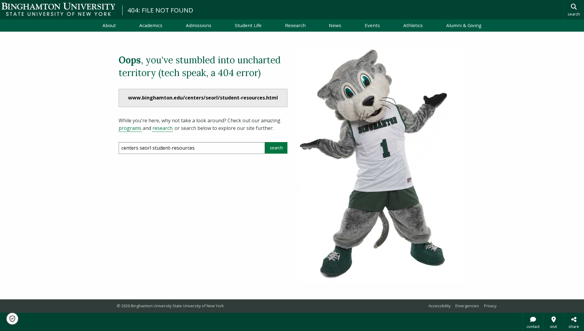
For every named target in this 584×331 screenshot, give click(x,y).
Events (372, 25)
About (109, 25)
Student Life (248, 25)
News (335, 25)
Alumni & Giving (463, 25)
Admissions (198, 25)
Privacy (490, 305)
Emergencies (467, 305)
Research (295, 25)
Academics (150, 25)
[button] (12, 318)
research (162, 128)
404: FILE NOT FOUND (160, 10)
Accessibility (439, 305)
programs (130, 128)
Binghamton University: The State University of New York (58, 9)
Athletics (413, 25)
